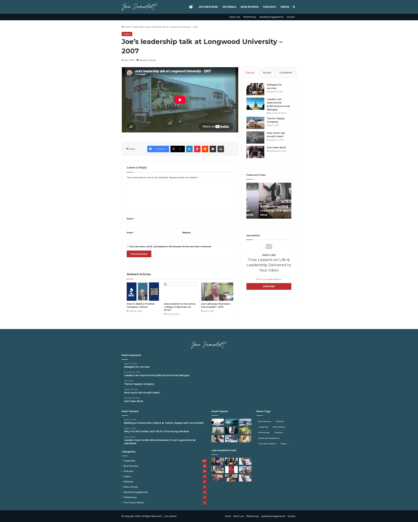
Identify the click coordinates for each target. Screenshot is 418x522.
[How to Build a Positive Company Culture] (143, 291)
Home (127, 27)
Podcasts (128, 471)
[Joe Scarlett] (140, 6)
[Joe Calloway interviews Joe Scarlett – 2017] (217, 291)
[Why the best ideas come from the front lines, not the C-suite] (245, 469)
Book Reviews (131, 466)
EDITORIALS (229, 6)
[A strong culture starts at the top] (231, 477)
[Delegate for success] (255, 89)
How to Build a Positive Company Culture (141, 305)
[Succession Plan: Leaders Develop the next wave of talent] (231, 422)
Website (186, 232)
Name (131, 218)
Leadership (137, 27)
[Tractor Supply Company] (255, 123)
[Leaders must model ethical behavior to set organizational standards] (245, 461)
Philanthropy (249, 17)
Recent (267, 72)
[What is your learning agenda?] (217, 477)
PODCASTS (269, 6)
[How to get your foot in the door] (217, 438)
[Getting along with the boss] (231, 430)
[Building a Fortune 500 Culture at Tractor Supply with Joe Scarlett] (217, 461)
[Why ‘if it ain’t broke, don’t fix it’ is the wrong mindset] (231, 461)
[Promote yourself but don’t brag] (245, 422)
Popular (250, 72)
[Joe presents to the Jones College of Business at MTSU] (180, 291)
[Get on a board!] (231, 438)
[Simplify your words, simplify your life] (245, 477)
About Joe (235, 17)
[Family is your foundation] (217, 430)
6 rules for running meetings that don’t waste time (268, 211)
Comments (286, 72)
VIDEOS (285, 6)
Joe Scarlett (170, 516)
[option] (268, 201)
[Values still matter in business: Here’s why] (245, 430)
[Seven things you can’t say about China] (231, 469)
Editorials (128, 481)
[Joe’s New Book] (255, 152)
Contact (291, 17)
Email (130, 232)
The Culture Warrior (134, 502)
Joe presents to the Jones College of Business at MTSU (179, 307)
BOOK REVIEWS (250, 6)
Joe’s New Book (208, 6)
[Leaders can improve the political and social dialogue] (255, 104)
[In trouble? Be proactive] (245, 438)
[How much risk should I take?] (255, 137)
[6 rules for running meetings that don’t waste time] (217, 469)
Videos (126, 34)
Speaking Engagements (271, 17)
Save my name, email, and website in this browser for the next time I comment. (170, 246)
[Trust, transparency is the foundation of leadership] (217, 422)
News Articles (131, 487)
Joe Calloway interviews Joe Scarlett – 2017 (215, 305)
